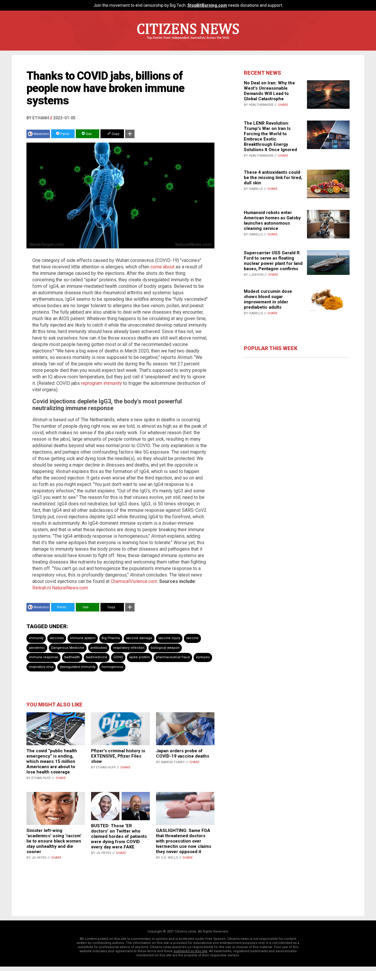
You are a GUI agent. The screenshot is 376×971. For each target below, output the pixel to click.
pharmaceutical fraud (173, 657)
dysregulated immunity (77, 667)
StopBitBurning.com (207, 5)
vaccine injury (169, 638)
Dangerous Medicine (67, 648)
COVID (118, 657)
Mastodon (41, 134)
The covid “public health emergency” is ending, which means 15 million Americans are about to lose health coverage (51, 761)
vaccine (192, 638)
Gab (88, 134)
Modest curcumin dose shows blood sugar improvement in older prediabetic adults (268, 299)
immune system (82, 638)
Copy (115, 134)
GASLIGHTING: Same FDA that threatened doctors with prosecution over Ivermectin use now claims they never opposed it (183, 841)
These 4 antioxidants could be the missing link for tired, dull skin (273, 177)
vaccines (57, 638)
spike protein (139, 657)
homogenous (112, 667)
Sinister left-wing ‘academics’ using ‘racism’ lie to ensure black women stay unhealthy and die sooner (53, 841)
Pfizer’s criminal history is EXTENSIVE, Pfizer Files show (118, 756)
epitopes (203, 657)
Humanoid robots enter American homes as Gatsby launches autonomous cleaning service (272, 220)
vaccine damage (139, 638)
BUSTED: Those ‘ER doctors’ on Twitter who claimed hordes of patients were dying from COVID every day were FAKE (119, 836)
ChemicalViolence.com (134, 581)
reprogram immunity (101, 383)
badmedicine (96, 657)
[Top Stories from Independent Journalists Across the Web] (188, 42)
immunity (36, 638)
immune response (43, 657)
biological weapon (165, 648)
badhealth (72, 657)
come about (162, 267)
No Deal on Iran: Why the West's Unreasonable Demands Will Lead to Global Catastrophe (269, 90)
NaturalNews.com (70, 588)
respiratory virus (41, 667)
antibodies (98, 648)
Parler (64, 134)
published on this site (190, 951)
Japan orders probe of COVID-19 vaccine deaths (182, 753)
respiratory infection (129, 648)
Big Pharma (111, 638)
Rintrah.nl (41, 588)
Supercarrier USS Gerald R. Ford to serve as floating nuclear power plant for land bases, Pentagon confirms (273, 260)
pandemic (37, 648)
